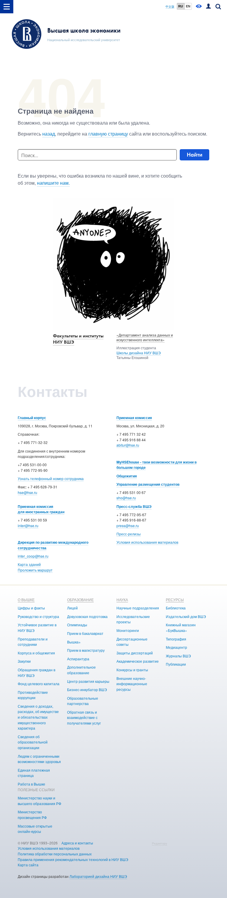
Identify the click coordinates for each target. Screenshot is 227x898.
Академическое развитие (137, 661)
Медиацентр (176, 647)
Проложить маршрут (35, 569)
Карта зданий (29, 564)
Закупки (24, 661)
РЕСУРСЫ (175, 599)
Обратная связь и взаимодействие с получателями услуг (84, 717)
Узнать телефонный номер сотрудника (51, 478)
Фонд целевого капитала (38, 683)
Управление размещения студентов (147, 484)
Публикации (176, 664)
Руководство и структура (38, 616)
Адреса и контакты (77, 842)
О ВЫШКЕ (26, 599)
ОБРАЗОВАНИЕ (80, 599)
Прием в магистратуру (86, 650)
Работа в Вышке (31, 783)
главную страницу (108, 133)
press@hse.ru (127, 525)
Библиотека (176, 607)
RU (180, 6)
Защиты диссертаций (134, 652)
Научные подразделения (137, 607)
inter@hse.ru (28, 525)
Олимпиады (77, 624)
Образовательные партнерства (82, 701)
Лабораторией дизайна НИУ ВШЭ (98, 876)
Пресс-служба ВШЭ (134, 506)
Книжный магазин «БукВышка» (181, 627)
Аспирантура (78, 658)
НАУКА (122, 599)
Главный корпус (32, 417)
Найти (194, 154)
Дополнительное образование (81, 669)
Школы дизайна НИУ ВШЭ (138, 352)
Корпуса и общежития (36, 652)
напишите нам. (53, 182)
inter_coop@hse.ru (33, 556)
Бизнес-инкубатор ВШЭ (87, 689)
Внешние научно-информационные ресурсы (131, 684)
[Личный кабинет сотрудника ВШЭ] (208, 6)
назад (48, 133)
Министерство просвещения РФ (32, 814)
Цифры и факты (31, 607)
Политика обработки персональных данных (55, 853)
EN (188, 6)
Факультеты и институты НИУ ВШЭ (78, 339)
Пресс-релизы (128, 533)
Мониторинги (127, 630)
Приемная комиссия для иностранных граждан (41, 509)
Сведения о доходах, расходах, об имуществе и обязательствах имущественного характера (38, 717)
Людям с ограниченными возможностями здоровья (39, 759)
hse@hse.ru (27, 492)
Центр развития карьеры (88, 681)
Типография (176, 638)
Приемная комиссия (134, 417)
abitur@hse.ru (127, 445)
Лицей (72, 607)
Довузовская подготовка (87, 616)
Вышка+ (74, 641)
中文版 (170, 6)
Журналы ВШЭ (178, 655)
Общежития (126, 476)
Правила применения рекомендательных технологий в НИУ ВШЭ (73, 859)
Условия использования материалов (147, 542)
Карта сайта (28, 864)
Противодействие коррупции (33, 695)
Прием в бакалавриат (85, 633)
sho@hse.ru (126, 497)
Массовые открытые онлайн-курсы (35, 828)
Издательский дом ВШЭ (186, 616)
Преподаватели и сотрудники (33, 641)
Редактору (159, 843)
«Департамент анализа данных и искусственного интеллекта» (144, 337)
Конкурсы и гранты (132, 669)
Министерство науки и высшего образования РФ (39, 800)
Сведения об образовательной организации (33, 742)
